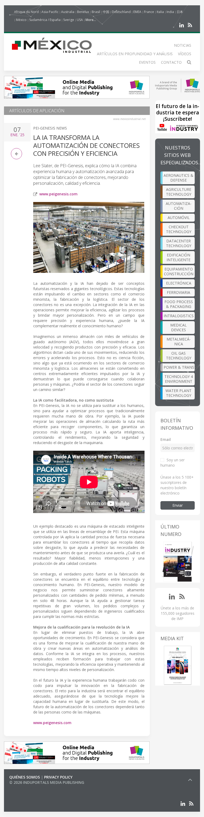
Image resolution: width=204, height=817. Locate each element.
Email (165, 439)
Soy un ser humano (172, 462)
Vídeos (184, 53)
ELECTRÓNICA (178, 283)
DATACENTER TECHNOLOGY (178, 243)
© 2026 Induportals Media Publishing (46, 782)
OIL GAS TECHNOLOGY (178, 355)
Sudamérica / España (45, 20)
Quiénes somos (24, 777)
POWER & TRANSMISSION (179, 367)
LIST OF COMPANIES (27, 787)
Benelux (83, 12)
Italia (160, 12)
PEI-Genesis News (50, 128)
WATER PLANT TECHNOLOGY (178, 393)
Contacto (171, 62)
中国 (106, 12)
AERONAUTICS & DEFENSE (178, 178)
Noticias (182, 45)
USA (80, 20)
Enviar (177, 505)
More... (91, 20)
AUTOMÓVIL (179, 217)
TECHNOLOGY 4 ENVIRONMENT (178, 379)
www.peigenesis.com (58, 193)
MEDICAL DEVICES (178, 327)
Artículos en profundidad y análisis (135, 53)
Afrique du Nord (26, 12)
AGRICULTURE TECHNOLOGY (178, 192)
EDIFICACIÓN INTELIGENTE (178, 257)
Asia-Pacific (49, 12)
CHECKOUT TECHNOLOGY (178, 229)
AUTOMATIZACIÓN (179, 206)
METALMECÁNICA (179, 341)
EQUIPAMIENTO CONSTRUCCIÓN (178, 271)
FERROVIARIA (178, 292)
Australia (67, 12)
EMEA (137, 12)
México (21, 20)
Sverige (68, 20)
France (149, 12)
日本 (180, 12)
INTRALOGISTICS (179, 315)
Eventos (147, 62)
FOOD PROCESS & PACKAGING (178, 304)
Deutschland (121, 12)
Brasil (96, 12)
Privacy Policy (58, 777)
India (170, 12)
